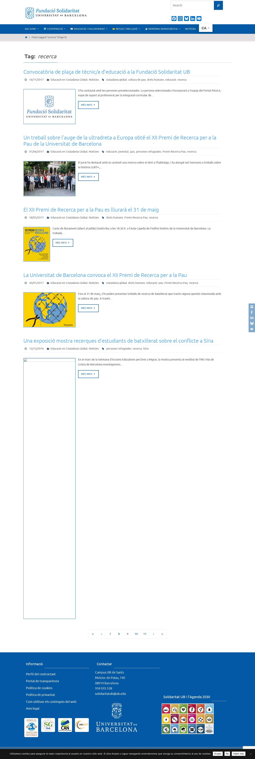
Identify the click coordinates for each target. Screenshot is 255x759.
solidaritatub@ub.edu (110, 694)
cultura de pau (137, 80)
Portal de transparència (42, 681)
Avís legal (32, 708)
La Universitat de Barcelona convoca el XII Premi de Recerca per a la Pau (105, 275)
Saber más (238, 753)
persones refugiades (148, 151)
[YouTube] (251, 329)
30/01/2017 (36, 283)
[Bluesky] (251, 323)
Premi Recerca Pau (174, 151)
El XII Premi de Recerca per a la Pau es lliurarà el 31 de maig (91, 210)
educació (170, 80)
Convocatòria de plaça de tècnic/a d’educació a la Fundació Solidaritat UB (106, 72)
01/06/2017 (36, 151)
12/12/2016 (36, 348)
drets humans (155, 80)
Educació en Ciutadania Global (69, 80)
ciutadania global (116, 80)
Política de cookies (39, 688)
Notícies (94, 80)
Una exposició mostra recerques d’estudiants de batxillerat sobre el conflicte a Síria (118, 341)
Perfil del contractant (41, 674)
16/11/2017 (36, 80)
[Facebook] (251, 312)
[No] (250, 754)
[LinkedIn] (251, 318)
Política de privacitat (40, 695)
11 (144, 634)
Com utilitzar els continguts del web (51, 702)
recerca (181, 80)
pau (132, 151)
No (227, 753)
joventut (123, 151)
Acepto (217, 753)
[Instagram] (251, 306)
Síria (145, 348)
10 (136, 634)
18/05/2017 (36, 217)
